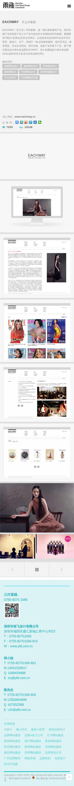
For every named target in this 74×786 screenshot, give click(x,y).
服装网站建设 (12, 752)
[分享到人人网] (35, 122)
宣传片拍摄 (11, 764)
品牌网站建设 (12, 735)
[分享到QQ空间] (21, 122)
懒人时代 (21, 729)
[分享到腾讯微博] (30, 122)
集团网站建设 (32, 746)
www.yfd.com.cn (21, 646)
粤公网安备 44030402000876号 (36, 779)
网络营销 (30, 758)
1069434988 (17, 673)
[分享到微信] (39, 122)
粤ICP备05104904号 (20, 778)
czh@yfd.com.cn (19, 709)
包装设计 (60, 758)
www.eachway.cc (25, 116)
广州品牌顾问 (12, 758)
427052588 (16, 704)
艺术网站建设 (55, 735)
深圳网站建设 (53, 746)
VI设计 (8, 729)
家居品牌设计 (57, 729)
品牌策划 (45, 758)
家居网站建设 (12, 741)
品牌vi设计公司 (33, 735)
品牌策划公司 (53, 752)
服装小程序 (38, 729)
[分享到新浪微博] (26, 122)
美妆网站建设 (53, 741)
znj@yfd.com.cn (19, 678)
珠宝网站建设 (12, 746)
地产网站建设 (32, 741)
